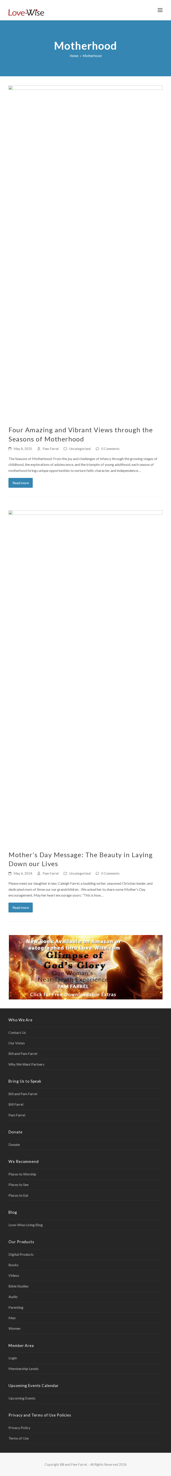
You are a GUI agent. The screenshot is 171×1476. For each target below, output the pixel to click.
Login (12, 1358)
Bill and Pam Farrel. (74, 1464)
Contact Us (17, 1032)
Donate (14, 1144)
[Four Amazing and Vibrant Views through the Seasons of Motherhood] (85, 252)
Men (12, 1318)
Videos (13, 1275)
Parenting (15, 1307)
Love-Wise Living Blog (25, 1225)
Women (14, 1328)
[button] (160, 10)
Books (13, 1265)
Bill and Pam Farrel (22, 1053)
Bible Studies (18, 1286)
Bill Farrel (15, 1104)
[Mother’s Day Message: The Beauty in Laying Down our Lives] (85, 677)
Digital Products (21, 1254)
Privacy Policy (19, 1427)
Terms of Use (18, 1438)
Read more (20, 483)
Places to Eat (18, 1195)
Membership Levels (23, 1368)
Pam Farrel (51, 449)
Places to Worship (22, 1174)
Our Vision (16, 1043)
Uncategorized (80, 449)
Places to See (18, 1184)
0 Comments (110, 449)
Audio (13, 1296)
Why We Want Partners (26, 1064)
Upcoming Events (21, 1398)
